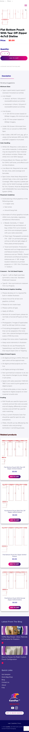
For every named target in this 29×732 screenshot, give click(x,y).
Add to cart (14, 58)
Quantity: (4, 49)
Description (6, 76)
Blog (3, 680)
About (4, 685)
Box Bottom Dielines (13, 66)
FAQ (3, 687)
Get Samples (6, 674)
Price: (3, 40)
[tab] (7, 76)
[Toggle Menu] (26, 5)
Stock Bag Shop (7, 677)
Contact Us (5, 682)
